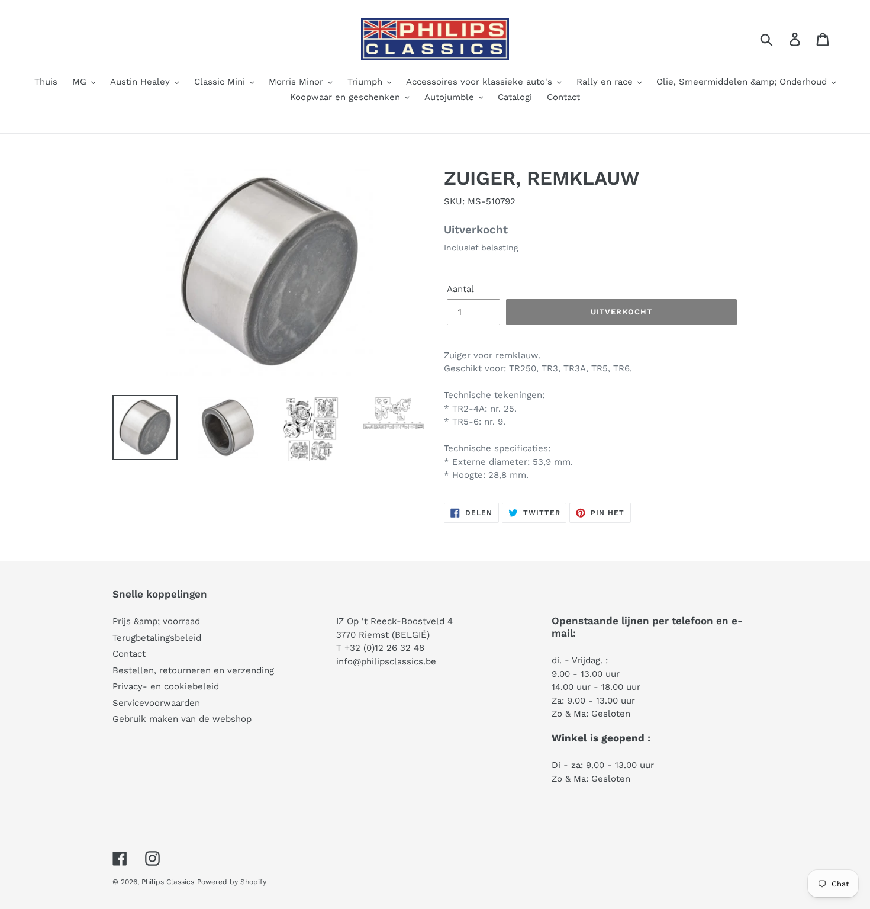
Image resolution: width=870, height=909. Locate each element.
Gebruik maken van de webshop (182, 719)
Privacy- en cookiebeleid (165, 686)
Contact (129, 653)
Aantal (460, 289)
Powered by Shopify (231, 882)
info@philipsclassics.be (386, 661)
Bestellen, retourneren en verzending (193, 670)
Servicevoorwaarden (156, 703)
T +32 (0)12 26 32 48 (380, 648)
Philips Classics (167, 882)
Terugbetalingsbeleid (156, 637)
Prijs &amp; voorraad (156, 621)
